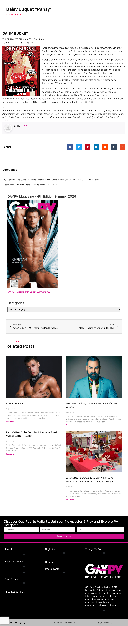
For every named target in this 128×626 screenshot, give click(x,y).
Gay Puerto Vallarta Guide (14, 180)
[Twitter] (11, 623)
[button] (70, 147)
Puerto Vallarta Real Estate (45, 185)
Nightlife (50, 549)
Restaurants (52, 568)
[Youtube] (16, 623)
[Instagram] (21, 623)
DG (25, 126)
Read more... (11, 421)
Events (9, 549)
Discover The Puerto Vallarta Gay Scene (56, 180)
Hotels (49, 562)
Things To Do (93, 549)
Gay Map (32, 180)
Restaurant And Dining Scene (17, 185)
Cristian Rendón (14, 403)
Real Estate (11, 579)
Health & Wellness (15, 592)
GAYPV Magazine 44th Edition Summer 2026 (29, 292)
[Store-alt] (25, 623)
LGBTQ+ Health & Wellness (89, 180)
